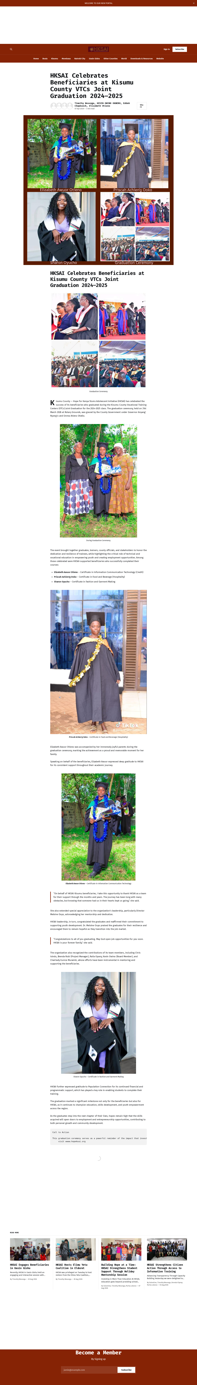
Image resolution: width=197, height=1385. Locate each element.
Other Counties (111, 58)
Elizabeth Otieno (99, 106)
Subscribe (179, 49)
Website (160, 58)
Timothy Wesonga (84, 103)
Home (36, 58)
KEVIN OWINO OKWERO (108, 103)
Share (141, 106)
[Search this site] (11, 49)
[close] (194, 3)
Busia (44, 58)
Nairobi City (79, 58)
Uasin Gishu (94, 58)
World (124, 58)
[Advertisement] (80, 25)
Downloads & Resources (142, 58)
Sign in (167, 49)
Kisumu (54, 58)
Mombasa (66, 58)
